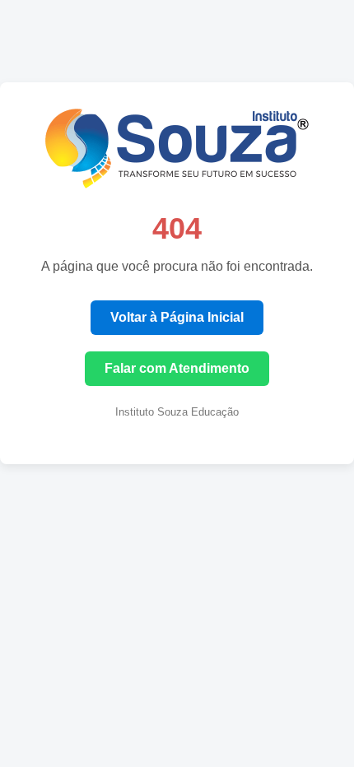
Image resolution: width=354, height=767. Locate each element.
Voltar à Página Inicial (177, 317)
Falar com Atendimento (177, 368)
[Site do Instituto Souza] (177, 184)
